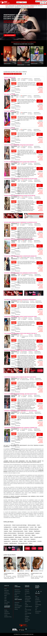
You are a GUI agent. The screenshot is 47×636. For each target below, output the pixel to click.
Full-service (27, 593)
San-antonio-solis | (7, 525)
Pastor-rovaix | (28, 535)
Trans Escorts (17, 593)
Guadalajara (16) (12, 5)
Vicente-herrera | (26, 537)
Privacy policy (7, 593)
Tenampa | (31, 531)
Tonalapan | (6, 543)
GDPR (5, 600)
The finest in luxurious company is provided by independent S (20, 299)
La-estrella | (25, 529)
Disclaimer (37, 599)
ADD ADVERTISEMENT (10, 35)
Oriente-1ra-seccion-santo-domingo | (19, 525)
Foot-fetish (27, 591)
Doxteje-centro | (13, 539)
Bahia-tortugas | (18, 537)
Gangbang (27, 616)
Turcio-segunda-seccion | (23, 543)
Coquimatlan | (7, 539)
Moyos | (31, 537)
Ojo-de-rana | (27, 539)
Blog (36, 596)
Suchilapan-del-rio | (8, 527)
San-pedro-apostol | (38, 537)
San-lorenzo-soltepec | (32, 541)
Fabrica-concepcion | (8, 535)
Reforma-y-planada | (32, 525)
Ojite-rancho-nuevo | (18, 529)
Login (5, 597)
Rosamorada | (21, 535)
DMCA (5, 595)
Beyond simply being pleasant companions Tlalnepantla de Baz (20, 222)
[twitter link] (36, 591)
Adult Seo (16, 604)
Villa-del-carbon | (21, 533)
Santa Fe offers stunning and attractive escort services (18, 145)
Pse (25, 594)
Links (5, 598)
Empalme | (37, 533)
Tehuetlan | (15, 535)
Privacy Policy (38, 601)
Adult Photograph (18, 605)
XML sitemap (6, 602)
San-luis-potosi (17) (10, 7)
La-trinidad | (15, 527)
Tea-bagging (27, 599)
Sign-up (42, 3)
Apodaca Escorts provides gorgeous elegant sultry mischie (19, 195)
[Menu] (46, 3)
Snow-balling (27, 596)
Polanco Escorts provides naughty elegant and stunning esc (20, 161)
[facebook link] (38, 591)
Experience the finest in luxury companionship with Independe (20, 410)
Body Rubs (17, 596)
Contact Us (6, 592)
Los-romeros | (21, 539)
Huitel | (25, 541)
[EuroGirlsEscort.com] (30, 629)
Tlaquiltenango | (37, 531)
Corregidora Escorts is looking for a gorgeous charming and (20, 427)
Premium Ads (7, 613)
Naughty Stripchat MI (9, 77)
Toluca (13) (39, 5)
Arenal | (38, 525)
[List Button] (23, 74)
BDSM (16, 594)
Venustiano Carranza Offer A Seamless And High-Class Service (20, 377)
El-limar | (31, 543)
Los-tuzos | (39, 541)
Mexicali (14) (23, 7)
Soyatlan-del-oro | (7, 541)
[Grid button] (25, 74)
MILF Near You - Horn (9, 94)
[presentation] (2, 54)
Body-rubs (27, 589)
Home (6, 5)
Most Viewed (18, 73)
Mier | (36, 527)
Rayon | (10, 531)
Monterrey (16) (20, 5)
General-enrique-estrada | (18, 531)
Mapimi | (40, 527)
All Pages (6, 603)
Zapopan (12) (17, 7)
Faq (36, 609)
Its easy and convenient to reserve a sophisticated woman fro (20, 256)
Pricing (5, 610)
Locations (44, 1)
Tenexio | (26, 531)
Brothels (26, 618)
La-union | (32, 527)
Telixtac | (21, 541)
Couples (26, 604)
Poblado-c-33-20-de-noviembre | (10, 533)
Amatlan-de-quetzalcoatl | (9, 537)
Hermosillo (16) (33, 5)
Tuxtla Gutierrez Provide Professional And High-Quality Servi (20, 394)
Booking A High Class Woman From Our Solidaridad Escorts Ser (20, 350)
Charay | (11, 529)
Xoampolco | (33, 539)
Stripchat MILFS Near (9, 128)
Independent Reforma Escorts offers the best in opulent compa (20, 178)
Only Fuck (38, 1)
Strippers (16, 598)
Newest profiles (8, 73)
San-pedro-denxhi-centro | (23, 527)
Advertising (17, 602)
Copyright (37, 597)
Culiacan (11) (27, 5)
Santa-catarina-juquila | (30, 533)
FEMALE (18, 2)
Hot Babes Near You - (9, 111)
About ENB (6, 590)
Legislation (6, 611)
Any (23, 2)
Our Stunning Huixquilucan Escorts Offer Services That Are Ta (20, 333)
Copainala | (6, 531)
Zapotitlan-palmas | (13, 543)
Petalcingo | (6, 529)
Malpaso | (34, 535)
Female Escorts (18, 591)
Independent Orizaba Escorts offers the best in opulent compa (20, 316)
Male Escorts (17, 589)
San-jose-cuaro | (15, 541)
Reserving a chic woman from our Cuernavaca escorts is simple (20, 273)
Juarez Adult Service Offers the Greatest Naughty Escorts (19, 239)
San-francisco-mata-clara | (34, 529)
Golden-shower (28, 598)
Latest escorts (30, 7)
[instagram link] (41, 591)
